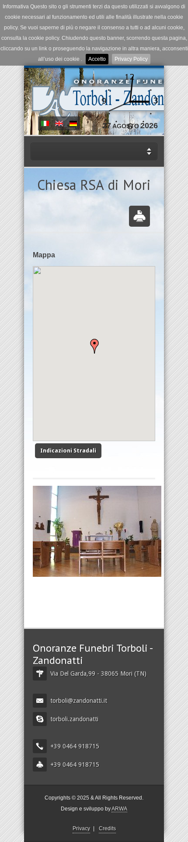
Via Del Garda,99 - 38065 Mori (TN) (98, 673)
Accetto (97, 59)
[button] (94, 346)
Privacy (81, 828)
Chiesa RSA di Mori (45, 123)
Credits (107, 828)
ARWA (119, 809)
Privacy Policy (131, 59)
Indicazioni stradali (68, 450)
